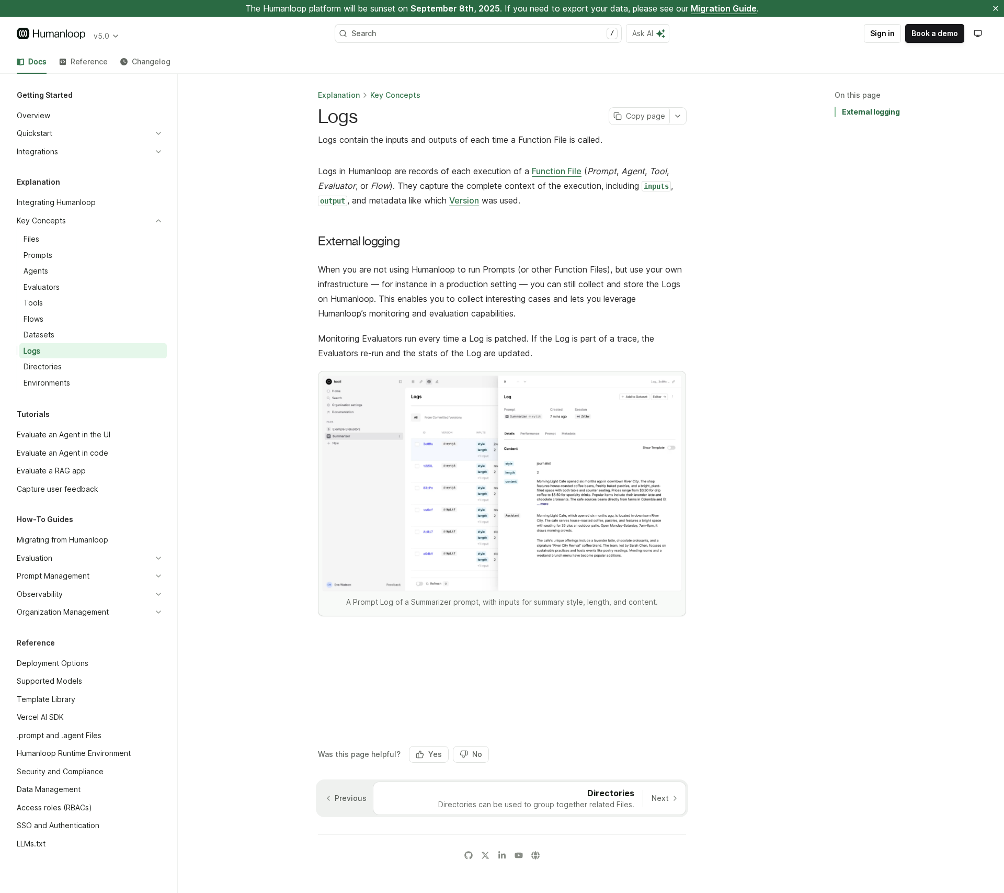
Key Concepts (395, 95)
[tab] (31, 61)
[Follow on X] (485, 855)
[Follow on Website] (535, 855)
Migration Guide (724, 8)
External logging (870, 111)
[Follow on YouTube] (519, 855)
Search (482, 33)
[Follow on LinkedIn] (502, 855)
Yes (435, 754)
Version (464, 200)
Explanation (339, 95)
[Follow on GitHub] (468, 855)
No (477, 754)
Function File (556, 171)
